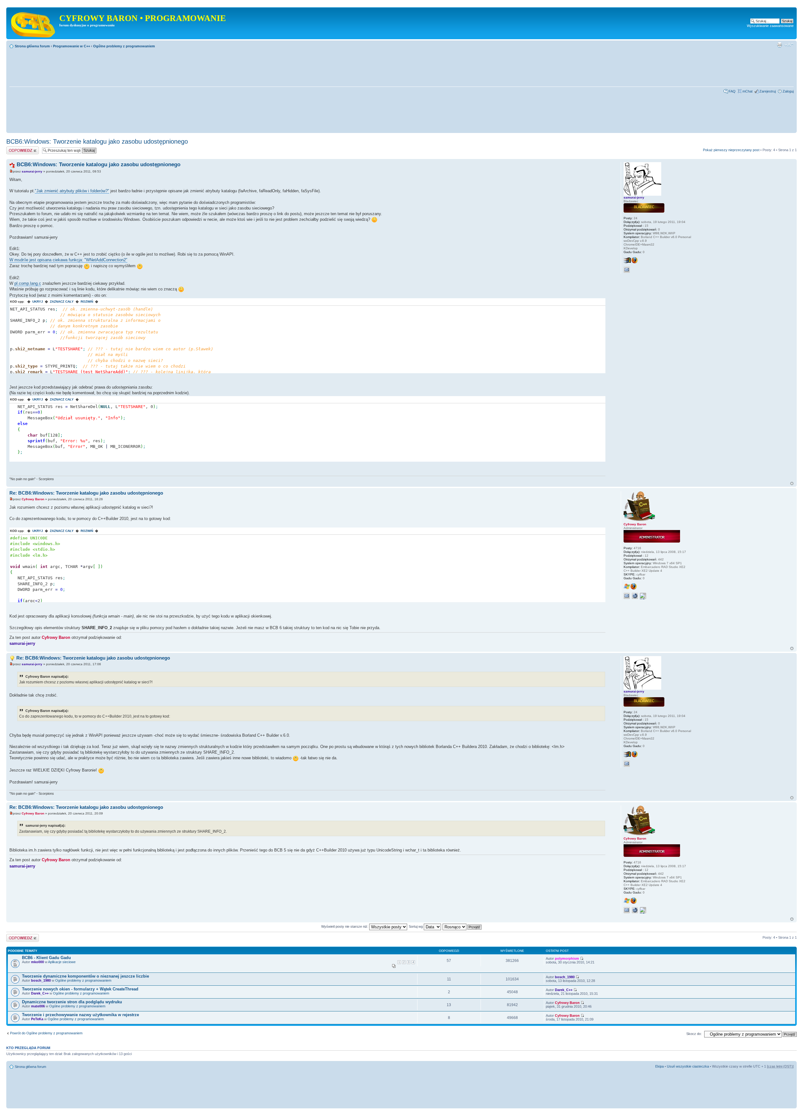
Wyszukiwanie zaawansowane (770, 26)
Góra (792, 483)
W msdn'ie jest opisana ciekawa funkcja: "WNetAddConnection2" (68, 259)
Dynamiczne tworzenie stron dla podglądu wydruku (72, 1002)
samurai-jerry (32, 171)
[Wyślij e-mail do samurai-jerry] (627, 270)
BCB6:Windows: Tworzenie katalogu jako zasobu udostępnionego (97, 141)
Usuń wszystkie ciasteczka (688, 1066)
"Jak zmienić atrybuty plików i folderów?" (72, 190)
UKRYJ (37, 301)
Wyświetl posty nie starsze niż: (345, 926)
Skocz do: (694, 1034)
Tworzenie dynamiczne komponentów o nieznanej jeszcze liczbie (85, 976)
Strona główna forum (32, 46)
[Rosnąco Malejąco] (462, 926)
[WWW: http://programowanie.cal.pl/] (635, 596)
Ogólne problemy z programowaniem (124, 46)
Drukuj (779, 45)
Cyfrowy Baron (33, 499)
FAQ (732, 91)
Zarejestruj (767, 91)
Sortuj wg (416, 926)
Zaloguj (788, 91)
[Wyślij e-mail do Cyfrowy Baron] (627, 596)
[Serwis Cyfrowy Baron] (33, 23)
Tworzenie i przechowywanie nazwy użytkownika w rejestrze (80, 1014)
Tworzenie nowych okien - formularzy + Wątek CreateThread (80, 989)
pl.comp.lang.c (27, 283)
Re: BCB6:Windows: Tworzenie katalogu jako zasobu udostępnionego (86, 493)
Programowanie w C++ (71, 46)
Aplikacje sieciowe (62, 962)
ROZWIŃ (87, 301)
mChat (747, 91)
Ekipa (659, 1066)
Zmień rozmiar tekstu (789, 45)
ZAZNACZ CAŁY (62, 301)
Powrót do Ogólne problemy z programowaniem (46, 1033)
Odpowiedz (15, 148)
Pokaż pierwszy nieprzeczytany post (731, 150)
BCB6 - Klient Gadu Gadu (46, 957)
